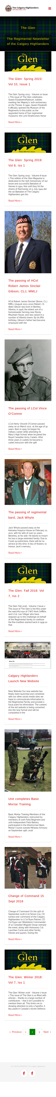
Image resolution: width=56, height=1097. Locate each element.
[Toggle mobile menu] (50, 8)
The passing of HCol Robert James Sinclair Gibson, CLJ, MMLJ (24, 286)
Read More (14, 122)
